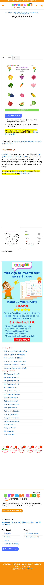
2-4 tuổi (8, 12)
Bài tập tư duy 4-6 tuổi (11, 377)
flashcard (5, 144)
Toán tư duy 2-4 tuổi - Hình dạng (15, 361)
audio (11, 144)
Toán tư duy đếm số (11, 401)
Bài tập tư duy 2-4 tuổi (11, 374)
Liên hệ (6, 540)
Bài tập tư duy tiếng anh (12, 391)
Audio (8, 524)
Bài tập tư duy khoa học (12, 394)
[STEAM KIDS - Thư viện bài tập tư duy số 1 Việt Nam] (22, 5)
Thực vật (25, 14)
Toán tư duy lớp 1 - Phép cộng (14, 355)
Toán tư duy (17, 141)
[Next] (43, 240)
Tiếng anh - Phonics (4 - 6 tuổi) (14, 365)
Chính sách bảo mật (32, 537)
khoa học (32, 141)
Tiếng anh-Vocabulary (11, 421)
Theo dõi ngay (25, 174)
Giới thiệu (7, 537)
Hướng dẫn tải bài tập (11, 544)
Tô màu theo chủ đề (11, 398)
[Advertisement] (22, 39)
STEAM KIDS (6, 154)
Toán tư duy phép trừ (11, 414)
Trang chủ (7, 534)
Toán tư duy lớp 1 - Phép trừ (13, 358)
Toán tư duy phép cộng (12, 411)
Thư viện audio (9, 435)
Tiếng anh (25, 522)
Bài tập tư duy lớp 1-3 (11, 381)
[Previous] (1, 240)
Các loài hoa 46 (33, 12)
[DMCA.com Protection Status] (33, 548)
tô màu (38, 141)
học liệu (12, 157)
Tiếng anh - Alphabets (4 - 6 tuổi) (15, 368)
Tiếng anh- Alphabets (11, 418)
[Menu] (3, 5)
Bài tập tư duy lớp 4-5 (11, 384)
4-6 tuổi (13, 12)
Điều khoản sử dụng (32, 534)
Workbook (6, 522)
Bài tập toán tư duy (10, 387)
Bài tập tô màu (9, 431)
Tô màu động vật (10, 424)
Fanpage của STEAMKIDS (21, 171)
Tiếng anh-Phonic (10, 428)
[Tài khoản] (36, 5)
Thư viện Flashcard (10, 408)
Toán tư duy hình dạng (11, 404)
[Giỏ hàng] (41, 5)
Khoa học (18, 14)
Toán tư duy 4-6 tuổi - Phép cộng (15, 351)
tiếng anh (25, 141)
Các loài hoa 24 (22, 12)
